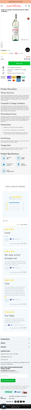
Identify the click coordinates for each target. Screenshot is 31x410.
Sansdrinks (11, 396)
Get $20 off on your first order (15, 1)
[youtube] (24, 402)
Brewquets (17, 396)
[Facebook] (15, 402)
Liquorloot (23, 396)
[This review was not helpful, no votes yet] (24, 243)
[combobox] (23, 224)
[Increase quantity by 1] (7, 62)
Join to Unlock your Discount (8, 380)
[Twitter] (21, 402)
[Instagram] (18, 402)
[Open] (3, 406)
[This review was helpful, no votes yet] (22, 243)
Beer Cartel (11, 398)
